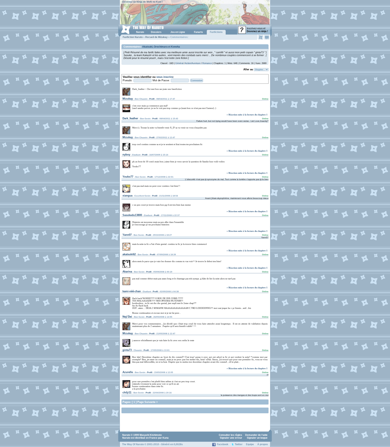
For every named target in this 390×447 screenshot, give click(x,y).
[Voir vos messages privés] (267, 37)
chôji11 (126, 392)
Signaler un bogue (257, 437)
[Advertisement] (170, 410)
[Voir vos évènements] (260, 37)
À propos (262, 444)
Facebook (222, 444)
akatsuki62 (129, 254)
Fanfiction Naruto (133, 37)
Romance (207, 63)
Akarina (127, 271)
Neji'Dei (127, 316)
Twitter (239, 444)
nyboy (126, 154)
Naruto (126, 435)
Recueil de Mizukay (156, 37)
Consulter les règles (230, 435)
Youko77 (127, 176)
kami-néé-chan (131, 291)
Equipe (250, 444)
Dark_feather (130, 118)
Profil (152, 99)
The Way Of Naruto (133, 444)
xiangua (127, 195)
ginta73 (127, 350)
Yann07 (127, 234)
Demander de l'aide (256, 435)
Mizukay (127, 98)
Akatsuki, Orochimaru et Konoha (161, 46)
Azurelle (127, 372)
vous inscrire (164, 76)
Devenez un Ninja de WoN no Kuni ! (142, 1)
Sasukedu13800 (132, 215)
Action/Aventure (192, 63)
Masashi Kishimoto (151, 435)
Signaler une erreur (231, 437)
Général (179, 63)
